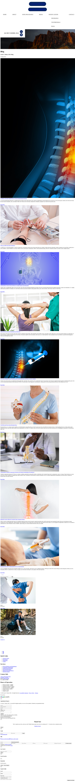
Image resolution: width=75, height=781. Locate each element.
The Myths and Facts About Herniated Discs (8, 425)
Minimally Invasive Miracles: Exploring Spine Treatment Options (12, 519)
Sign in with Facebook (5, 738)
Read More (2, 204)
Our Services (5, 659)
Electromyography (6, 671)
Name (1, 773)
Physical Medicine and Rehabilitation (10, 666)
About (14, 14)
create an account (8, 744)
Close (2, 727)
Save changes (6, 765)
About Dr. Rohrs (6, 658)
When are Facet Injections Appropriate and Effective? (10, 331)
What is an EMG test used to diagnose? (7, 245)
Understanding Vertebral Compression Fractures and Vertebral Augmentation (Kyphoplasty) (17, 472)
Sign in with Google (14, 738)
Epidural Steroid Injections (8, 668)
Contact (71, 14)
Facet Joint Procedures (7, 669)
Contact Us (2, 639)
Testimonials (55, 22)
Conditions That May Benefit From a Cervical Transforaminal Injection (13, 198)
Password (2, 775)
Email (1, 771)
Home (4, 14)
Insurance (54, 18)
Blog (53, 26)
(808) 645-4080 (6, 678)
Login (11, 745)
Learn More (2, 608)
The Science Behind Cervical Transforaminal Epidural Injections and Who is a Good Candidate (18, 378)
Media (41, 14)
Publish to (37, 726)
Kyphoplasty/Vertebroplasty (8, 667)
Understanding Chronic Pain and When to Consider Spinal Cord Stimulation (14, 285)
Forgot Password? (3, 734)
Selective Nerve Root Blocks (8, 670)
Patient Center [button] (53, 14)
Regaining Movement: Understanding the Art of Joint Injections (12, 566)
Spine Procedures (27, 14)
